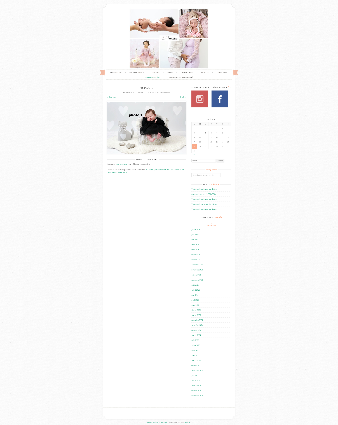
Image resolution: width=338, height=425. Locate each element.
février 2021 (196, 380)
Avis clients (222, 72)
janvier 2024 (196, 335)
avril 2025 (195, 300)
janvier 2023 (196, 360)
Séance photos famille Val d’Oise (203, 194)
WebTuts (187, 422)
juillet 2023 (195, 345)
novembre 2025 (197, 269)
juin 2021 (195, 375)
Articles (204, 72)
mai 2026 (194, 239)
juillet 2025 (195, 290)
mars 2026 (195, 249)
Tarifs (170, 72)
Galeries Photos (137, 72)
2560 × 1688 (150, 92)
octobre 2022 (196, 365)
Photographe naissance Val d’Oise (204, 189)
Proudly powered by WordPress (157, 422)
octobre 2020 (196, 390)
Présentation (115, 72)
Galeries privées (152, 77)
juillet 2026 (195, 229)
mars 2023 (195, 355)
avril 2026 (195, 244)
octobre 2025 (196, 274)
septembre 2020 (197, 395)
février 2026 (196, 254)
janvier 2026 (196, 259)
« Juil (193, 154)
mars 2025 (195, 305)
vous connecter (121, 164)
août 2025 (195, 285)
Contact (155, 72)
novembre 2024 (197, 325)
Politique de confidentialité (180, 77)
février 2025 (196, 310)
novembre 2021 (197, 370)
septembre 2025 (197, 280)
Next (183, 97)
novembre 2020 (197, 385)
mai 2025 (194, 295)
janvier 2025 (196, 315)
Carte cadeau (187, 72)
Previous (111, 97)
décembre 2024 (197, 320)
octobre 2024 (196, 330)
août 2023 (195, 340)
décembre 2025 (197, 264)
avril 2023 (195, 350)
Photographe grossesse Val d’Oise (204, 204)
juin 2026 (195, 234)
